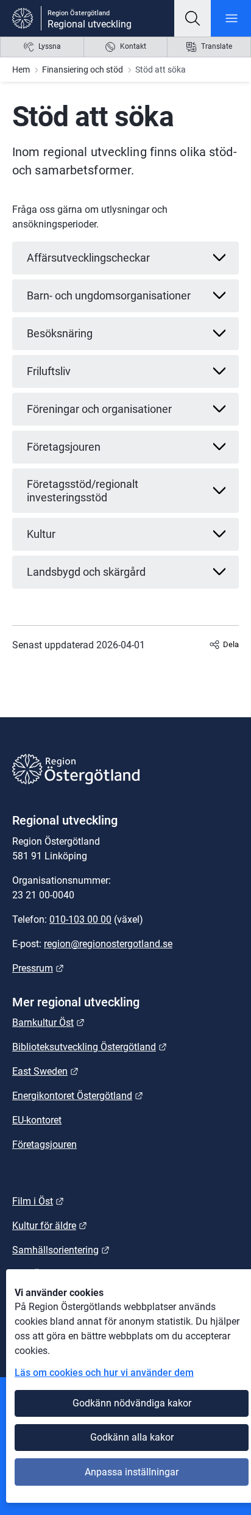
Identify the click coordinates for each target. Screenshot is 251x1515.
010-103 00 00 (80, 919)
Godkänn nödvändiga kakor (131, 1403)
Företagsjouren (44, 1144)
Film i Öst (38, 1201)
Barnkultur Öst (48, 1022)
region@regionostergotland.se (108, 944)
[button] (192, 18)
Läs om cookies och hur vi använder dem (104, 1372)
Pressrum (38, 968)
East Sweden (45, 1071)
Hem (21, 69)
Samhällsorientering (61, 1250)
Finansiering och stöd (82, 69)
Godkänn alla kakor (132, 1437)
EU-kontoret (37, 1120)
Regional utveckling (90, 24)
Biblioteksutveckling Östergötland (89, 1047)
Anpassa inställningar (132, 1472)
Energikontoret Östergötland (77, 1095)
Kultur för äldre (49, 1225)
